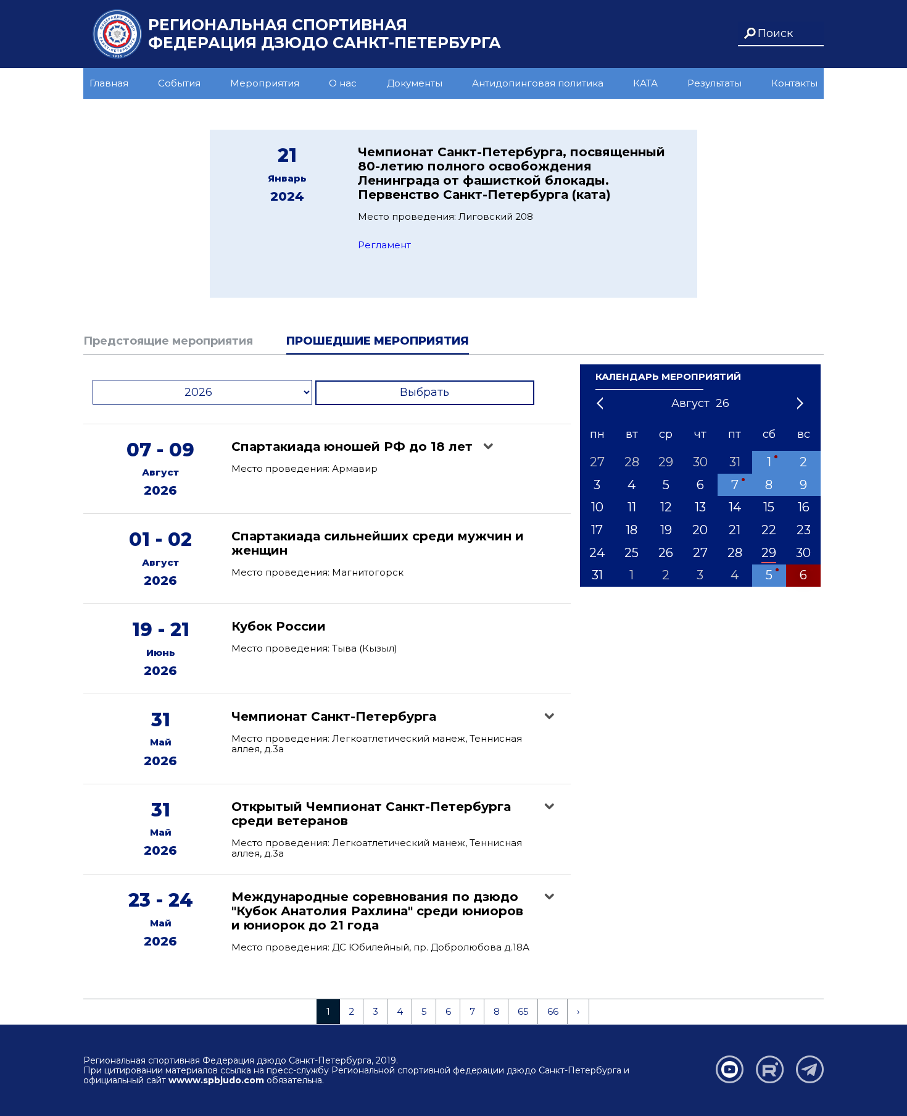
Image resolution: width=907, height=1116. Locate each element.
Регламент (384, 245)
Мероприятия (264, 83)
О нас (343, 83)
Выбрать (424, 392)
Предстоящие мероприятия (168, 341)
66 (552, 1011)
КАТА (645, 83)
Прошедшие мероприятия (377, 341)
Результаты (714, 83)
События (179, 83)
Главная (108, 83)
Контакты (794, 83)
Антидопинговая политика (537, 83)
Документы (414, 83)
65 (523, 1011)
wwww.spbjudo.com (216, 1080)
